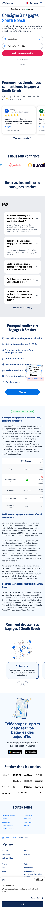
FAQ (3, 868)
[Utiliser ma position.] (40, 39)
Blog (4, 871)
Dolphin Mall (6, 822)
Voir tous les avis (21, 138)
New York (28, 854)
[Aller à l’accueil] (8, 3)
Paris (26, 850)
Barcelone (6, 854)
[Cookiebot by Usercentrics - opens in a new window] (34, 879)
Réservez (22, 392)
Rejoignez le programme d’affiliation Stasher (33, 874)
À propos (5, 864)
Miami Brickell (28, 818)
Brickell (4, 818)
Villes (8, 838)
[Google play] (15, 752)
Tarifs (26, 864)
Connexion (34, 3)
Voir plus (8, 127)
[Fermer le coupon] (42, 366)
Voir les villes (7, 858)
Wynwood (27, 825)
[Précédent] (19, 683)
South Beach (28, 822)
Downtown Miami (7, 825)
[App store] (31, 752)
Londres (5, 850)
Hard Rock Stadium (8, 829)
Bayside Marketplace (8, 815)
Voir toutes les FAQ (21, 308)
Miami (22, 64)
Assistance (28, 868)
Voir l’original (15, 130)
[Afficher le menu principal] (41, 3)
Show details (35, 898)
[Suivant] (25, 683)
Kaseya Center (28, 815)
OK (22, 904)
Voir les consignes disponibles (22, 53)
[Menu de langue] (27, 3)
